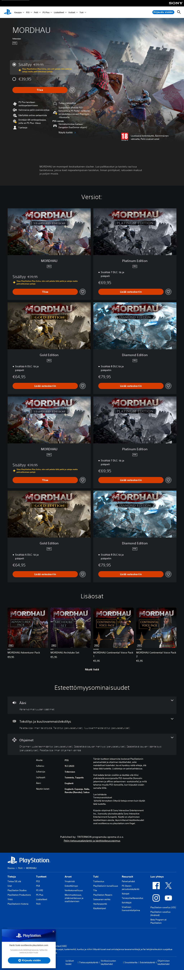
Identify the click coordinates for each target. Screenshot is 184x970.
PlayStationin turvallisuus (105, 885)
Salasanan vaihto (101, 899)
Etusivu (11, 868)
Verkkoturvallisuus (74, 890)
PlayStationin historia (18, 903)
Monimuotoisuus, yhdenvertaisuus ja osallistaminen (74, 898)
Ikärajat (125, 893)
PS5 (27, 12)
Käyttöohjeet (99, 908)
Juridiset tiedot (70, 962)
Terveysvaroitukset (102, 797)
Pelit (36, 12)
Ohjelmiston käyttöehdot (164, 962)
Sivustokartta (131, 962)
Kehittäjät (126, 902)
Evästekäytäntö (147, 962)
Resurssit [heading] (127, 876)
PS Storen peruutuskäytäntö (130, 887)
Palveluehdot (128, 881)
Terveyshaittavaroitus (132, 898)
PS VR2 (39, 890)
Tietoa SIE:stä (14, 881)
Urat (10, 885)
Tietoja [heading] (12, 876)
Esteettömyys (71, 885)
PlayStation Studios (17, 890)
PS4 (38, 885)
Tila (95, 890)
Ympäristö (70, 881)
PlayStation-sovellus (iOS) (163, 907)
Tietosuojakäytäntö (88, 962)
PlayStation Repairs (102, 894)
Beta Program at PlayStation (158, 921)
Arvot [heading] (68, 876)
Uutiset (71, 12)
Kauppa (18, 12)
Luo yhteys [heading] (157, 876)
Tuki (82, 12)
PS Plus (46, 12)
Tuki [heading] (95, 876)
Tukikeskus (98, 881)
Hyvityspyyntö (100, 903)
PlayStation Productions (19, 894)
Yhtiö (10, 899)
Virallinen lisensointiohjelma (131, 909)
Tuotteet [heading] (41, 876)
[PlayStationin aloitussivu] (7, 12)
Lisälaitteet (59, 12)
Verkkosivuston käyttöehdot (108, 962)
